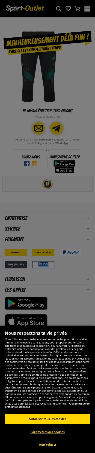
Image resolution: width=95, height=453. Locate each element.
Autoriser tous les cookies (47, 419)
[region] (47, 389)
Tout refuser (47, 444)
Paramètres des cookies (47, 432)
